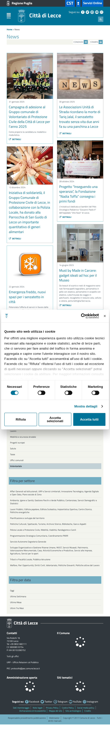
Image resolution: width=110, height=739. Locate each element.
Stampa (94, 42)
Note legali (38, 707)
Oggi (12, 590)
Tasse (12, 454)
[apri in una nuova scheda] (78, 3)
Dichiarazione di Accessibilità (32, 710)
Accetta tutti (89, 419)
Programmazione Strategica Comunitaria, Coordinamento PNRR (39, 535)
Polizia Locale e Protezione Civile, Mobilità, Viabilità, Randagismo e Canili (43, 529)
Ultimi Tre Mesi (17, 608)
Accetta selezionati (55, 419)
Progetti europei (17, 442)
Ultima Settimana (18, 596)
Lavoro (13, 431)
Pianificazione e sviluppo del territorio (27, 518)
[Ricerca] (100, 19)
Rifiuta (21, 419)
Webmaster (54, 717)
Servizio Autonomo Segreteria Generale (28, 541)
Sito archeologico (73, 710)
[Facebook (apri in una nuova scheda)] (82, 12)
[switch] (41, 393)
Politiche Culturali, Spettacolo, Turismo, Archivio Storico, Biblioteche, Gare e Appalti (48, 524)
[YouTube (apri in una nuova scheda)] (96, 12)
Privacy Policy (52, 707)
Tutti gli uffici (13, 656)
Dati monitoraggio (21, 707)
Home (9, 29)
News (17, 29)
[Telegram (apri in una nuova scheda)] (92, 12)
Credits (87, 710)
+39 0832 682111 (18, 644)
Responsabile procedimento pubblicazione (27, 717)
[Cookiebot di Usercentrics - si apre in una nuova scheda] (87, 316)
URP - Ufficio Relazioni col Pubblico (22, 662)
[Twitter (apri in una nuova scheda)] (87, 12)
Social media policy (85, 707)
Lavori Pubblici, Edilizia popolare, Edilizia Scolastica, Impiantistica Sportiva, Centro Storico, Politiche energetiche (51, 511)
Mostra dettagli (86, 406)
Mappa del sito (55, 710)
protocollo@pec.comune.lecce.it (25, 668)
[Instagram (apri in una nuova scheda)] (101, 12)
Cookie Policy (68, 707)
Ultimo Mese (15, 602)
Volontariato (16, 466)
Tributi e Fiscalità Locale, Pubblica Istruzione (30, 559)
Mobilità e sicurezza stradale (23, 436)
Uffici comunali (17, 460)
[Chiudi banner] (105, 316)
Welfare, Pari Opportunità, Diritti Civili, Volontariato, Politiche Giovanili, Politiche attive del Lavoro (54, 565)
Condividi (79, 42)
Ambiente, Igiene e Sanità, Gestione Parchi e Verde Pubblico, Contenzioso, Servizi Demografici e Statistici (53, 502)
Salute (13, 448)
